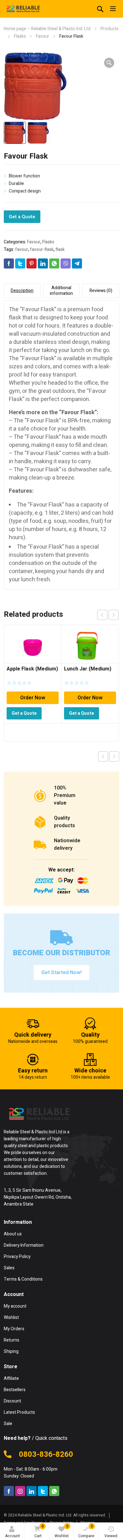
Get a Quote (22, 216)
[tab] (22, 291)
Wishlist (62, 1531)
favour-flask (42, 249)
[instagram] (20, 1491)
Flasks (20, 36)
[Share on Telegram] (77, 263)
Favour (42, 36)
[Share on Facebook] (9, 263)
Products (110, 28)
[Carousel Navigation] (108, 615)
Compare (86, 1531)
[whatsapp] (54, 1491)
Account (12, 1536)
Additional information (61, 291)
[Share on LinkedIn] (43, 263)
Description (22, 290)
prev (102, 615)
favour (21, 249)
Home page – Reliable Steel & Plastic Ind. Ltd (47, 28)
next (113, 615)
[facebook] (9, 1491)
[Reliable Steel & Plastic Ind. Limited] (23, 9)
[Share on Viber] (66, 263)
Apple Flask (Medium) (32, 669)
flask (60, 249)
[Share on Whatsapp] (54, 263)
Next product (114, 756)
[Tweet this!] (20, 263)
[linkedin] (31, 1491)
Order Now (32, 698)
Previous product (103, 756)
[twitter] (43, 1491)
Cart (39, 1531)
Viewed (110, 1536)
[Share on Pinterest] (31, 263)
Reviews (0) (101, 290)
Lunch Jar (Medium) (87, 669)
